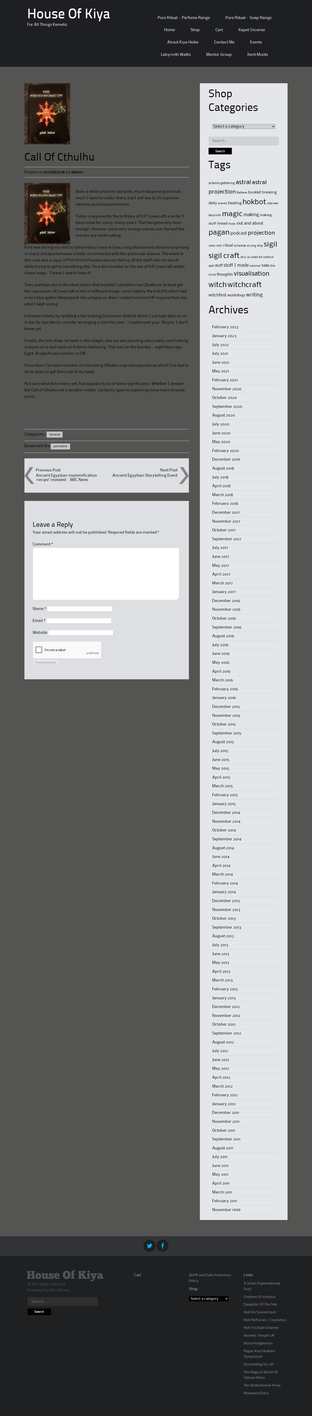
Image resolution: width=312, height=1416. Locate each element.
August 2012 (223, 1042)
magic (232, 214)
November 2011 (226, 1121)
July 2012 (220, 1051)
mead (222, 223)
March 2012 (222, 1086)
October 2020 (224, 398)
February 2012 (225, 1095)
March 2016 (222, 680)
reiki (219, 245)
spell (211, 266)
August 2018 (223, 468)
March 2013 (222, 980)
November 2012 (226, 1016)
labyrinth (215, 215)
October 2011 (223, 1130)
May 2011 (220, 1174)
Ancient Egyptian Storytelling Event (144, 475)
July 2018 (220, 477)
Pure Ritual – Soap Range (248, 18)
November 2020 (226, 389)
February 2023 (225, 327)
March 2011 (222, 1192)
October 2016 (224, 618)
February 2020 (225, 451)
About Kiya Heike (182, 42)
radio (212, 246)
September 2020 (227, 406)
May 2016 (220, 662)
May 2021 (220, 371)
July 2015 (220, 751)
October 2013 (224, 918)
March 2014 (222, 874)
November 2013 (226, 910)
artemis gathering (222, 183)
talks (266, 265)
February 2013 (225, 989)
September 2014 (226, 839)
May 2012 (220, 1068)
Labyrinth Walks (176, 54)
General (54, 434)
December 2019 (226, 459)
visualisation (252, 274)
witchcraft (244, 285)
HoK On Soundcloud (260, 1312)
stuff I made (236, 265)
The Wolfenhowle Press (262, 1385)
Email (39, 621)
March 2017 (222, 583)
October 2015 (224, 724)
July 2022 (220, 345)
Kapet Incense (251, 30)
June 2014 (220, 857)
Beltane (242, 192)
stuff (219, 265)
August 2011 (222, 1148)
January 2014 (224, 892)
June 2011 (220, 1166)
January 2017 (224, 592)
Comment (43, 544)
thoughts (225, 274)
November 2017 (226, 521)
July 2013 (220, 945)
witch (218, 285)
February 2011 (224, 1201)
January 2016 (224, 698)
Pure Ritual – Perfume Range (184, 18)
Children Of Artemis (259, 1297)
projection (261, 233)
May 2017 (220, 565)
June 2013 (220, 954)
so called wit (254, 257)
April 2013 (221, 971)
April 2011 (221, 1183)
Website (40, 632)
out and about (250, 223)
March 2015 (222, 786)
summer (255, 265)
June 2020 (221, 433)
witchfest (217, 295)
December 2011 (225, 1113)
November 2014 (226, 821)
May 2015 (220, 768)
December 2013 (226, 901)
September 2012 (226, 1033)
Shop (195, 30)
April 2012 (221, 1077)
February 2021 (225, 380)
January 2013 (224, 998)
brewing (269, 192)
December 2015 (226, 707)
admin (77, 172)
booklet (254, 192)
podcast (238, 233)
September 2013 (226, 927)
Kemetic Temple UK (259, 1335)
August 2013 (223, 936)
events (222, 203)
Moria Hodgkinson (258, 1343)
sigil (270, 244)
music (232, 224)
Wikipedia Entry (256, 1393)
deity (213, 203)
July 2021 (220, 353)
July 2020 (220, 424)
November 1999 (226, 1210)
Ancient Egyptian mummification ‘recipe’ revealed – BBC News (66, 478)
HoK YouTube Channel (261, 1328)
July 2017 (220, 548)
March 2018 (222, 495)
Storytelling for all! (259, 1364)
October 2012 (224, 1024)
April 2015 (221, 777)
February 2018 (225, 503)
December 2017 (226, 512)
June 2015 (220, 760)
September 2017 (226, 539)
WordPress (60, 1290)
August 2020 (223, 415)
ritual (228, 245)
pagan (219, 232)
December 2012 (226, 1007)
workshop (236, 295)
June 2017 (220, 557)
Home (169, 30)
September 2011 (226, 1139)
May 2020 (221, 442)
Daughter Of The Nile (260, 1304)
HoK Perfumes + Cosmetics (265, 1320)
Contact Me (224, 42)
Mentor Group (219, 54)
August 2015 (223, 742)
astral (243, 182)
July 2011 (219, 1157)
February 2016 (225, 689)
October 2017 (224, 530)
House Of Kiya (68, 15)
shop (260, 246)
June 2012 (220, 1060)
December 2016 (226, 601)
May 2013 (220, 963)
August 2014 (223, 848)
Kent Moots (257, 54)
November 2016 (226, 609)
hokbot (254, 202)
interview (272, 203)
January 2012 (224, 1104)
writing (254, 295)
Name (39, 609)
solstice (268, 257)
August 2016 (223, 636)
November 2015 (226, 715)
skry (243, 257)
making (251, 215)
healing (235, 203)
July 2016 (220, 645)
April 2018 (221, 486)
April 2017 (221, 574)
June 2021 (220, 362)
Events (256, 42)
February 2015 (225, 795)
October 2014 (224, 830)
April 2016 (221, 671)
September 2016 (226, 627)
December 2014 (226, 812)
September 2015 (226, 733)
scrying (251, 246)
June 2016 (221, 654)
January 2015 (224, 804)
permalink (60, 446)
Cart (219, 30)
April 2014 (221, 866)
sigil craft (224, 256)
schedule (240, 245)
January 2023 (224, 336)
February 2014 (225, 883)
